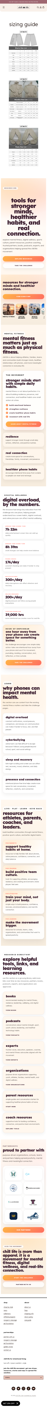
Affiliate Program (9, 1317)
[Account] (41, 7)
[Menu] (4, 7)
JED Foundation (9, 1323)
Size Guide (27, 1320)
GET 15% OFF (9, 1403)
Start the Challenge (23, 1278)
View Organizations (15, 1084)
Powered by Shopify (30, 1395)
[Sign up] (41, 1377)
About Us (27, 1307)
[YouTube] (33, 1388)
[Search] (38, 7)
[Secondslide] (33, 1174)
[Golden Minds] (13, 1216)
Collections (7, 1313)
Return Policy (28, 1317)
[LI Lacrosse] (13, 1202)
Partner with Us (9, 1337)
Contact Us (7, 1350)
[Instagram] (23, 1389)
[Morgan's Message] (13, 1174)
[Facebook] (13, 1388)
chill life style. (20, 1395)
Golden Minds (8, 1347)
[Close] (17, 1403)
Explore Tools (12, 1128)
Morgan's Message (10, 1320)
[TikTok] (28, 1388)
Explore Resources (23, 259)
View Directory (23, 296)
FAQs (26, 1310)
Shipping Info (29, 1313)
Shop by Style (8, 1307)
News (5, 1310)
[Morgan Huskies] (33, 1216)
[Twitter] (18, 1388)
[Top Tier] (33, 1202)
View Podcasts (12, 1035)
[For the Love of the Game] (13, 1188)
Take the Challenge (23, 265)
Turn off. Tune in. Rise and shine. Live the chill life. (23, 2)
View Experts (12, 1060)
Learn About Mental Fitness (23, 424)
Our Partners (23, 1230)
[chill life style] (23, 7)
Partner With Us (23, 1284)
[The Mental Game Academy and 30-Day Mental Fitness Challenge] (33, 1188)
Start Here (11, 1106)
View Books (11, 1010)
